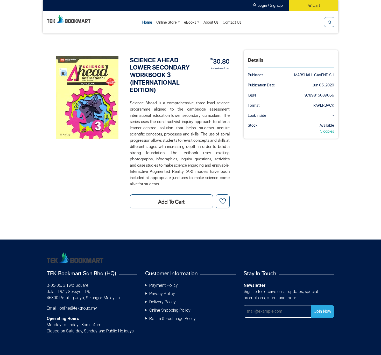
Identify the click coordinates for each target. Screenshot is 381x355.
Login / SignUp (270, 5)
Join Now (322, 311)
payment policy (163, 285)
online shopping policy (169, 310)
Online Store (166, 22)
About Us (210, 22)
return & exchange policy (172, 318)
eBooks (190, 22)
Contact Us (232, 22)
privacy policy (162, 293)
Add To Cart (171, 201)
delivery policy (162, 301)
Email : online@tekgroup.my (72, 308)
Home (147, 22)
